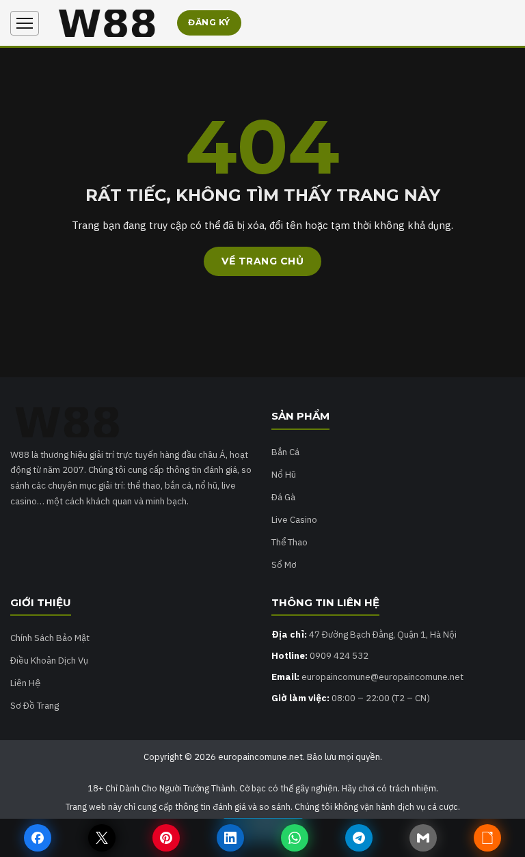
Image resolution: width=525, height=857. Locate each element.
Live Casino (294, 519)
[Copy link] (487, 838)
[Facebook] (37, 838)
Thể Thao (289, 542)
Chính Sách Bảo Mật (50, 637)
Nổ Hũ (283, 474)
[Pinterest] (166, 838)
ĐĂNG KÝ (209, 22)
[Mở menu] (24, 23)
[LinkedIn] (230, 838)
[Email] (423, 838)
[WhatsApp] (294, 838)
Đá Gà (283, 497)
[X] (102, 838)
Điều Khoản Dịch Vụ (49, 660)
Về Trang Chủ (262, 261)
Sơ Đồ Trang (34, 705)
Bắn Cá (285, 452)
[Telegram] (359, 838)
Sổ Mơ (284, 564)
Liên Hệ (25, 683)
